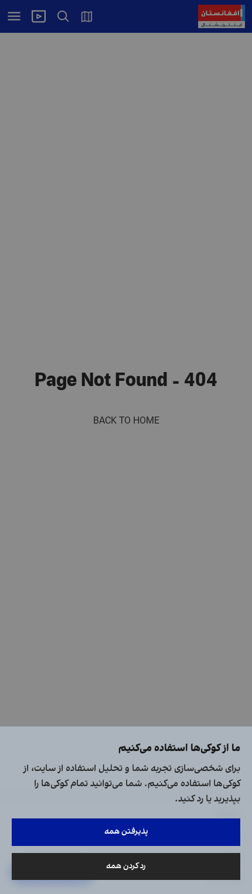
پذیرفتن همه (126, 831)
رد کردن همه (126, 866)
